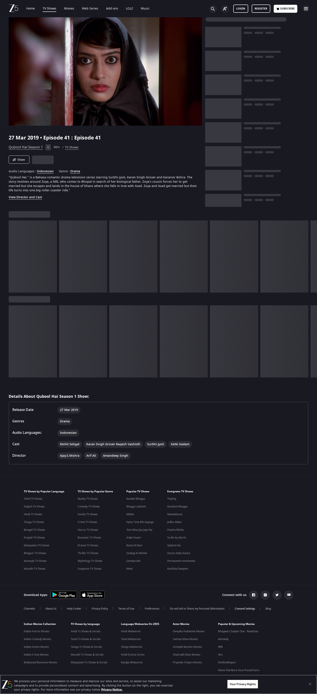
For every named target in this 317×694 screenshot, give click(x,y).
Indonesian (45, 171)
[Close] (310, 684)
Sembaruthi (133, 561)
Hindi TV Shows (33, 514)
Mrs (220, 655)
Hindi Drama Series (133, 655)
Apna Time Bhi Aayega (140, 522)
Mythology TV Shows (90, 561)
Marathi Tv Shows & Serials (87, 655)
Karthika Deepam (177, 569)
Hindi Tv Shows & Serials (85, 631)
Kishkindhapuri (227, 662)
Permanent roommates (181, 561)
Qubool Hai (174, 545)
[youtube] (288, 595)
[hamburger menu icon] (306, 8)
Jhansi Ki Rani (134, 545)
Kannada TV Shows (35, 561)
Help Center (74, 609)
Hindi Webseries (131, 631)
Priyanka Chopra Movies (187, 662)
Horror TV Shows (88, 530)
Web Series (90, 8)
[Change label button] (225, 9)
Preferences (152, 609)
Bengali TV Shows (34, 530)
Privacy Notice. (112, 689)
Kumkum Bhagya (177, 507)
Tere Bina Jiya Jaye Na (139, 530)
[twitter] (277, 595)
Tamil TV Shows (33, 499)
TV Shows (49, 8)
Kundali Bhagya (135, 499)
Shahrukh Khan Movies (186, 655)
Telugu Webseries (131, 647)
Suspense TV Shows (89, 569)
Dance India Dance (178, 553)
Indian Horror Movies (37, 631)
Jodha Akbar (174, 522)
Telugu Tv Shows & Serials (86, 647)
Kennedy (223, 639)
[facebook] (253, 595)
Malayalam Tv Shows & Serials (89, 662)
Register (261, 9)
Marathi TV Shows (34, 569)
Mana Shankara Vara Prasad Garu (238, 670)
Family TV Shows (88, 514)
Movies (69, 8)
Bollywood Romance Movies (40, 662)
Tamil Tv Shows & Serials (86, 639)
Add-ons (112, 8)
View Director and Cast (25, 197)
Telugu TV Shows (34, 522)
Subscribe (287, 9)
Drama (75, 171)
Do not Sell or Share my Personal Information (197, 609)
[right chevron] (312, 256)
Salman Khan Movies (185, 639)
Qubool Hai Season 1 (26, 147)
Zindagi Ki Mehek (136, 553)
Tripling (171, 499)
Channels (29, 609)
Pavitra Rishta (175, 530)
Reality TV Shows (88, 499)
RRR (220, 647)
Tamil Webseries (131, 639)
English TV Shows (34, 507)
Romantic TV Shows (89, 538)
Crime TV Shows (87, 522)
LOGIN (240, 9)
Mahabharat (174, 514)
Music (145, 8)
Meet (129, 569)
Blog (268, 609)
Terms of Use (126, 609)
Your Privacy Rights (243, 684)
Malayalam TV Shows (36, 545)
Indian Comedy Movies (37, 639)
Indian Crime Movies (36, 655)
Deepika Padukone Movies (189, 631)
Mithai (130, 514)
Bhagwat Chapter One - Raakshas (238, 631)
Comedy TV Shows (89, 507)
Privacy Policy (100, 609)
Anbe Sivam (133, 538)
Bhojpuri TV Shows (35, 553)
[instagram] (265, 595)
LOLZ (129, 8)
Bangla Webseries (132, 662)
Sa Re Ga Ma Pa (176, 538)
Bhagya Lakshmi (136, 507)
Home (30, 8)
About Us (50, 609)
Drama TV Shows (88, 545)
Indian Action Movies (36, 647)
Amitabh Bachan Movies (187, 647)
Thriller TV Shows (88, 553)
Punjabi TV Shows (34, 538)
